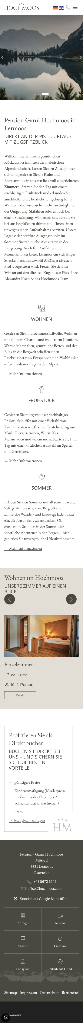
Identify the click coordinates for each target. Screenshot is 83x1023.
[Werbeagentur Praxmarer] (12, 1013)
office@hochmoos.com (45, 888)
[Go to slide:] (37, 94)
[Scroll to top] (72, 1012)
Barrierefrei (70, 992)
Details (20, 695)
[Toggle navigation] (75, 7)
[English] (61, 7)
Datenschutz (49, 992)
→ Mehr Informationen (23, 373)
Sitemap (10, 992)
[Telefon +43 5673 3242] (67, 7)
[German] (56, 7)
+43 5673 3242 (45, 881)
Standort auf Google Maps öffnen (45, 899)
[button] (9, 599)
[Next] (78, 57)
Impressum (28, 992)
